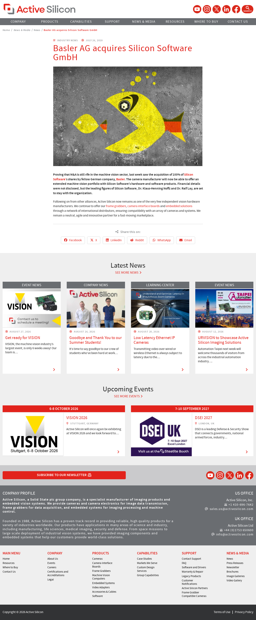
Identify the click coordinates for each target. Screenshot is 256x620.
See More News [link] (126, 272)
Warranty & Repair (192, 571)
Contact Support (191, 558)
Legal (50, 579)
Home (6, 29)
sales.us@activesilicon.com (231, 509)
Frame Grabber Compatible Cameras (194, 594)
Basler (120, 179)
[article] (64, 430)
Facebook (75, 240)
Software (97, 596)
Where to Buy (206, 21)
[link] (64, 430)
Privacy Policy (244, 612)
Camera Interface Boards (102, 564)
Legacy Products (191, 576)
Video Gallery (234, 580)
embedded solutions (179, 206)
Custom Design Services (145, 569)
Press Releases (235, 563)
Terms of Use (222, 612)
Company (18, 21)
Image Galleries (236, 576)
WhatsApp (164, 240)
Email (188, 240)
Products (49, 21)
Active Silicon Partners (195, 588)
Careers (51, 567)
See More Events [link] (127, 396)
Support (112, 21)
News (37, 29)
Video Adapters (101, 587)
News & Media (143, 21)
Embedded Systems (103, 583)
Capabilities (81, 21)
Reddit (139, 240)
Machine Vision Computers (101, 577)
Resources (175, 21)
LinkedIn (116, 240)
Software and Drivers (194, 567)
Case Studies (144, 558)
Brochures (232, 571)
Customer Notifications (189, 582)
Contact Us (238, 21)
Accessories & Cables (104, 591)
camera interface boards (143, 206)
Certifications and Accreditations (57, 573)
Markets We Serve (147, 563)
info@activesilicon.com (234, 534)
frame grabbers (116, 206)
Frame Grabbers (101, 571)
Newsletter (233, 567)
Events (51, 563)
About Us (52, 558)
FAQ (184, 563)
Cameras (97, 558)
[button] (247, 9)
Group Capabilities (148, 575)
